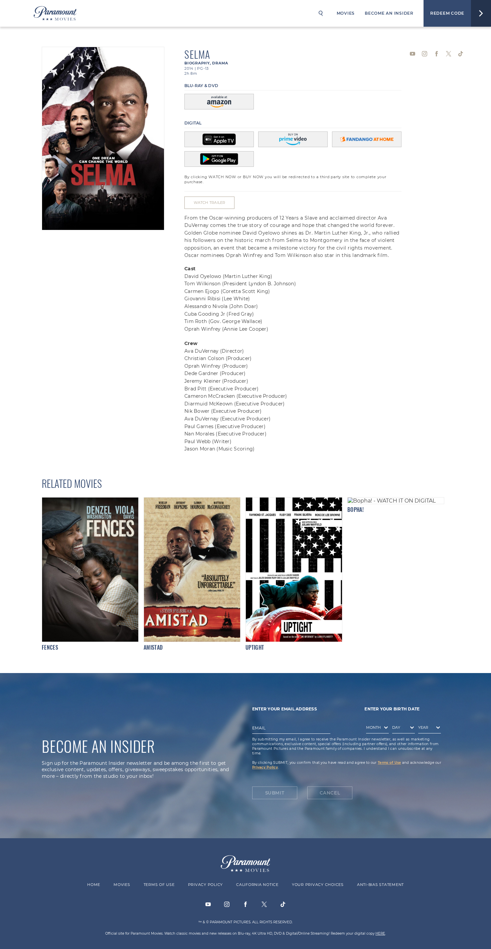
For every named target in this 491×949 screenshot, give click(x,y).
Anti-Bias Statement (380, 884)
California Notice (257, 884)
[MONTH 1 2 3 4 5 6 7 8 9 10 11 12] (375, 728)
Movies (346, 13)
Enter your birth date (392, 708)
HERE (380, 933)
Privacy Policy (265, 767)
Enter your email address (284, 708)
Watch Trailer (209, 202)
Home (93, 884)
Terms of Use (389, 762)
